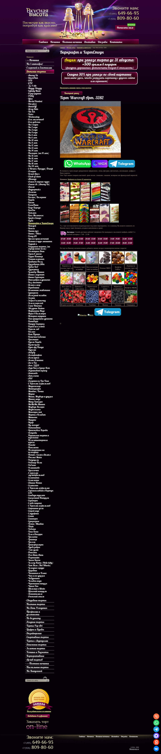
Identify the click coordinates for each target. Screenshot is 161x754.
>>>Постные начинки (38, 663)
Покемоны (33, 447)
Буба (30, 220)
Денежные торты (36, 644)
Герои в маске (35, 254)
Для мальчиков (36, 119)
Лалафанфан (35, 355)
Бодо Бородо (34, 207)
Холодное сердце (36, 568)
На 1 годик (33, 124)
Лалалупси (33, 357)
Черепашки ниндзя (37, 583)
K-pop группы (34, 93)
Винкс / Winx (34, 233)
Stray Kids (33, 109)
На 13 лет (33, 148)
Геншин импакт (36, 259)
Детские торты (36, 71)
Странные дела (36, 508)
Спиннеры (33, 518)
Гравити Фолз (35, 261)
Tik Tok (31, 111)
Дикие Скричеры (36, 277)
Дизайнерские (34, 633)
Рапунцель (33, 460)
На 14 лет (33, 150)
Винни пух (33, 231)
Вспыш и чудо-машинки (40, 241)
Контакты (116, 42)
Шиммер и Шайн (36, 588)
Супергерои (33, 521)
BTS (30, 80)
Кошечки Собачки (37, 337)
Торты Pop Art (34, 625)
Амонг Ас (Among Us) (39, 184)
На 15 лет (33, 155)
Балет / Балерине (37, 197)
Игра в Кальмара (37, 313)
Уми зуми (33, 549)
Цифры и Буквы (35, 629)
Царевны (32, 570)
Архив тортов (35, 659)
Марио (31, 394)
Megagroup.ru (134, 749)
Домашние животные (39, 290)
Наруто (32, 420)
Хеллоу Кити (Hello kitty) (40, 562)
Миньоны (32, 417)
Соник (31, 516)
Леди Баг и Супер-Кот (39, 368)
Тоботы (32, 529)
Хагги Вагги (34, 560)
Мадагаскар (34, 386)
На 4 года (33, 132)
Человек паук (35, 581)
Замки (31, 298)
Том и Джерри (35, 534)
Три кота (32, 537)
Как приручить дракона (40, 318)
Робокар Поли (35, 462)
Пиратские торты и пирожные (38, 436)
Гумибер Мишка (36, 272)
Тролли (31, 542)
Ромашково (34, 467)
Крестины (33, 339)
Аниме (31, 187)
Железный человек (37, 295)
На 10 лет (33, 140)
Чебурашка (34, 578)
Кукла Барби (34, 342)
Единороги (33, 292)
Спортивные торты (38, 637)
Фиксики (32, 552)
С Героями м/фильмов (39, 383)
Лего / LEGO (33, 365)
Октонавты (34, 427)
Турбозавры (34, 547)
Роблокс (32, 465)
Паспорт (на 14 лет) (38, 153)
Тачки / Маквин (36, 524)
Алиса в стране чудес (39, 181)
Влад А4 (32, 236)
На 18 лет (33, 163)
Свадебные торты (36, 600)
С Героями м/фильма (39, 488)
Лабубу (31, 352)
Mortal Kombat (35, 101)
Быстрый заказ (71, 93)
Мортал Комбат (37, 414)
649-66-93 (124, 13)
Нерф (31, 422)
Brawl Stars (34, 174)
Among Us (33, 75)
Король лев (33, 329)
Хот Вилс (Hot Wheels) (39, 565)
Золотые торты (36, 648)
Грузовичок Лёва (36, 264)
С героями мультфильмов (36, 474)
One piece (32, 104)
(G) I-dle (32, 85)
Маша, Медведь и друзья (40, 396)
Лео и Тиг (32, 362)
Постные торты (36, 604)
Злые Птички (35, 305)
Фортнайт (33, 557)
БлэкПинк (33, 205)
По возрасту (34, 618)
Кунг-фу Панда (36, 347)
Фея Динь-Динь (35, 555)
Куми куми (34, 344)
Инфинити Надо (36, 311)
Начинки (55, 42)
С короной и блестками (39, 67)
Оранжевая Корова (38, 430)
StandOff (32, 106)
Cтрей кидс (33, 511)
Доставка (89, 42)
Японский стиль (36, 596)
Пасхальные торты (38, 667)
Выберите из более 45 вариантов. (79, 179)
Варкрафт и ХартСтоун (41, 223)
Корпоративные (35, 656)
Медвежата (34, 409)
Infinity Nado (34, 91)
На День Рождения (37, 608)
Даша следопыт (36, 274)
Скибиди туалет (36, 495)
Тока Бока (33, 531)
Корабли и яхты (36, 326)
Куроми (32, 350)
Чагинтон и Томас (37, 573)
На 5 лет (32, 135)
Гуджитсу (33, 269)
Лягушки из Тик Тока (38, 381)
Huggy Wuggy (35, 88)
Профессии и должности (33, 613)
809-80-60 (123, 18)
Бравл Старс (34, 218)
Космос (31, 331)
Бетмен (32, 213)
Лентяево (33, 373)
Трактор (32, 539)
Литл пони (33, 375)
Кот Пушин (34, 334)
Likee (30, 98)
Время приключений (38, 238)
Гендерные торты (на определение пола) (39, 247)
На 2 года (33, 127)
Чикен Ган (33, 586)
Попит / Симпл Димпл (39, 454)
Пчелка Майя (35, 457)
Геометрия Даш (36, 251)
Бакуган (32, 194)
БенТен (31, 210)
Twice (30, 114)
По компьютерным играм (38, 441)
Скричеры (33, 500)
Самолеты (33, 480)
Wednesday (33, 117)
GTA (30, 83)
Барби (31, 200)
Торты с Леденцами (37, 640)
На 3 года (33, 130)
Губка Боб (33, 267)
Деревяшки (33, 287)
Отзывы (102, 42)
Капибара (33, 321)
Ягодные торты (35, 622)
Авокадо (32, 179)
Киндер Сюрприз (36, 324)
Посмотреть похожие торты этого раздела (75, 88)
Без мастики (35, 282)
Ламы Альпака (35, 360)
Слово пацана (35, 503)
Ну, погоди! (33, 425)
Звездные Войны (36, 308)
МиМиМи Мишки (36, 404)
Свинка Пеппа (35, 483)
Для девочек (34, 122)
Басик (31, 202)
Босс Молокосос (36, 215)
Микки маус (34, 399)
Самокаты (33, 477)
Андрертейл (34, 189)
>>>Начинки (33, 60)
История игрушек (37, 316)
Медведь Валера (36, 407)
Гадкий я (32, 244)
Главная (43, 42)
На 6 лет (32, 137)
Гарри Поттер (35, 256)
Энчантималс (35, 594)
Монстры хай (35, 412)
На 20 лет (33, 166)
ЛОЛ (30, 378)
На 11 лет (32, 142)
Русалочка (33, 470)
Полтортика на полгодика (36, 451)
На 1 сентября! (35, 64)
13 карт (32, 171)
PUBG (31, 96)
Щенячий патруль (37, 591)
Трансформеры (35, 544)
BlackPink (33, 78)
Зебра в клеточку (37, 300)
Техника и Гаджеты (37, 652)
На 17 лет (33, 161)
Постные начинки (72, 42)
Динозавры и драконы (39, 279)
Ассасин (32, 192)
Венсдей (32, 225)
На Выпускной (34, 671)
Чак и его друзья (36, 575)
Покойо (31, 445)
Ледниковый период (37, 370)
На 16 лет (33, 158)
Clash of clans (34, 176)
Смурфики (33, 513)
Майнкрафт (34, 388)
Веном (31, 228)
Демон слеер (34, 285)
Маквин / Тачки (36, 391)
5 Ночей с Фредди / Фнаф (40, 168)
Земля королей (35, 303)
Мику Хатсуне (35, 401)
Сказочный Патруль (38, 498)
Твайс (31, 526)
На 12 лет (33, 145)
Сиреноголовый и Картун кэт (40, 491)
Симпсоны (33, 485)
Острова (32, 433)
